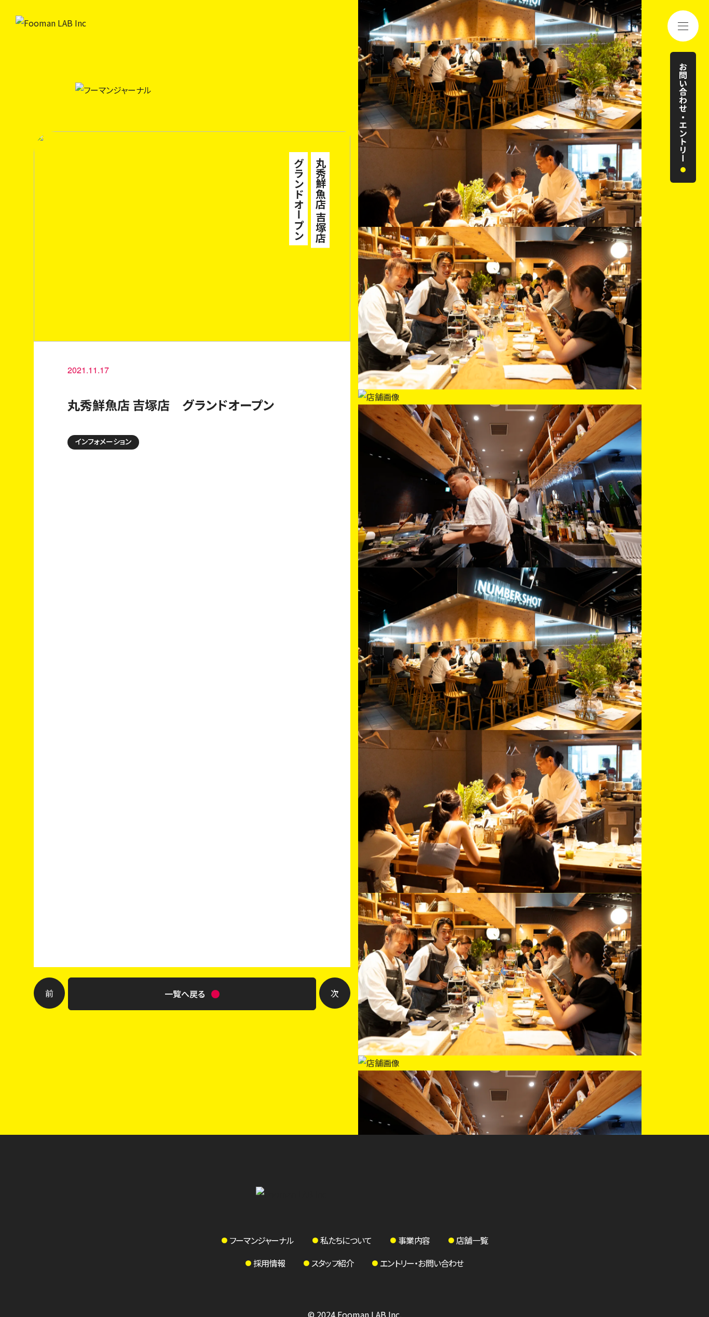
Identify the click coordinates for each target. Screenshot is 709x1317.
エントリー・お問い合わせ (421, 1263)
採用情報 (269, 1263)
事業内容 (414, 1240)
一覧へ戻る (185, 993)
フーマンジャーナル (261, 1240)
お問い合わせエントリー (684, 112)
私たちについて (346, 1240)
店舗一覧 (472, 1240)
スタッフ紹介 (332, 1263)
